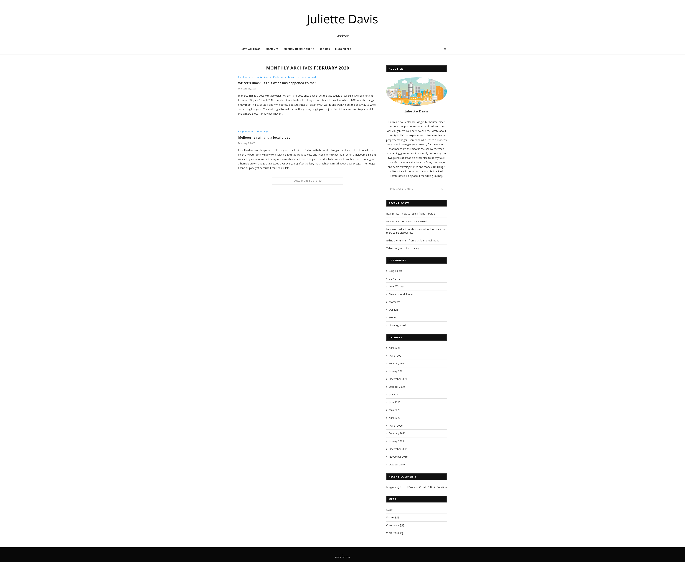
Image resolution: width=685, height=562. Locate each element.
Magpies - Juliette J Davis (400, 487)
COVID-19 (394, 278)
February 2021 (397, 363)
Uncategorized (308, 77)
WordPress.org (394, 533)
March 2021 (396, 355)
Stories (324, 49)
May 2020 (394, 410)
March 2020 (396, 425)
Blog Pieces (343, 49)
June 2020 (394, 402)
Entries (392, 517)
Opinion (393, 309)
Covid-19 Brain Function (433, 487)
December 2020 (398, 379)
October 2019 (397, 464)
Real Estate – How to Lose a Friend (406, 221)
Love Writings (250, 49)
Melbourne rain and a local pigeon (265, 137)
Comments (395, 525)
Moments (272, 49)
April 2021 (394, 347)
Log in (389, 509)
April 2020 (394, 417)
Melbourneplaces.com (413, 135)
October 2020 (397, 386)
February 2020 (397, 433)
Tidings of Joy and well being (402, 248)
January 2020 (396, 441)
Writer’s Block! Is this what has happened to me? (277, 83)
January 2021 (396, 371)
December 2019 (398, 449)
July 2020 (394, 394)
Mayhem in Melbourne (299, 49)
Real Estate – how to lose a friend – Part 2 (410, 213)
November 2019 (398, 456)
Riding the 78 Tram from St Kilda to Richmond (412, 240)
